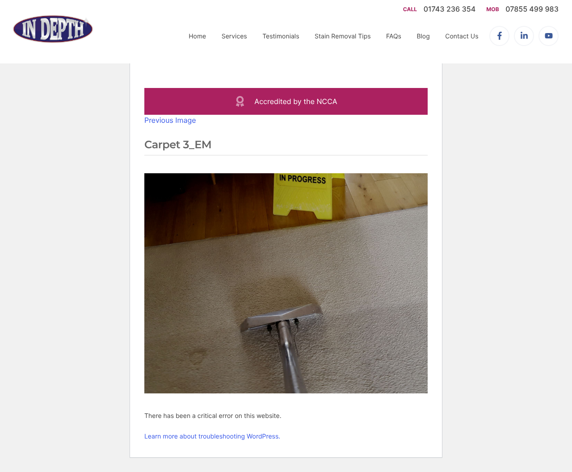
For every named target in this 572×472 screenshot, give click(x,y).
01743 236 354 (451, 8)
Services (234, 36)
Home (197, 36)
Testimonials (280, 36)
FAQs (393, 36)
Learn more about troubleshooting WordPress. (212, 436)
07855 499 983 (532, 8)
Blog (422, 36)
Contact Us (461, 36)
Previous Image (170, 120)
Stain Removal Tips (343, 36)
